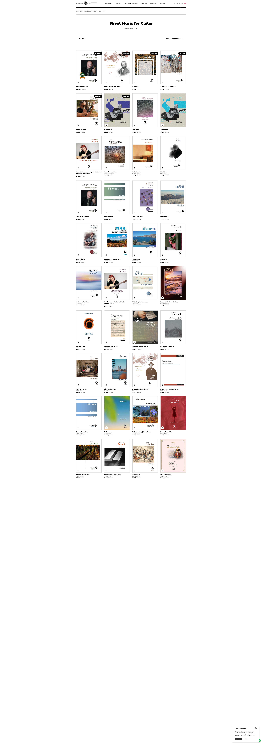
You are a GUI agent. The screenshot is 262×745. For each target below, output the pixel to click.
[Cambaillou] (145, 458)
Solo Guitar (102, 11)
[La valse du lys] (89, 632)
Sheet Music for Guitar (90, 11)
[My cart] (177, 3)
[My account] (179, 3)
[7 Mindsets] (117, 416)
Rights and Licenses (131, 3)
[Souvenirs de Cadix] (117, 588)
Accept (238, 739)
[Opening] (145, 70)
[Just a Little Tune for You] (173, 286)
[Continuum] (173, 113)
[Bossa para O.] (89, 113)
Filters (81, 39)
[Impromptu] (145, 632)
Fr (182, 3)
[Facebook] (110, 733)
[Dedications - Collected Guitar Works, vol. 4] (117, 286)
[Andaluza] (145, 676)
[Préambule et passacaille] (89, 501)
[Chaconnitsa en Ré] (117, 330)
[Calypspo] (145, 501)
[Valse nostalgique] (117, 545)
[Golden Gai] (117, 676)
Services (118, 3)
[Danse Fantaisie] (173, 416)
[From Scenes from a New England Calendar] (89, 545)
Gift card (136, 733)
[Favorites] (78, 82)
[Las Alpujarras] (173, 545)
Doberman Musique (140, 723)
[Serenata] (173, 243)
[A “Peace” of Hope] (89, 286)
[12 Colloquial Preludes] (145, 286)
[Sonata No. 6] (89, 330)
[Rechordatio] (117, 200)
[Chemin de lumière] (89, 458)
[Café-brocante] (89, 373)
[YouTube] (116, 733)
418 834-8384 (113, 727)
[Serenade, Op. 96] (89, 588)
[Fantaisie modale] (117, 156)
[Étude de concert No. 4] (117, 70)
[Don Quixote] (89, 243)
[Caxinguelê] (145, 545)
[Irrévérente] (145, 156)
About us (144, 3)
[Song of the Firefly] (117, 501)
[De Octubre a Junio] (173, 330)
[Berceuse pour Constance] (173, 373)
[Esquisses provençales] (117, 243)
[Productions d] (94, 717)
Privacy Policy (138, 729)
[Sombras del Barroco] (173, 501)
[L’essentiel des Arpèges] (89, 676)
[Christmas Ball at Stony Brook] (117, 632)
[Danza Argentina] (89, 416)
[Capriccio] (145, 113)
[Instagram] (113, 733)
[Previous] (81, 7)
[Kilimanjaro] (173, 200)
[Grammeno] (145, 243)
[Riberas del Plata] (117, 373)
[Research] (174, 3)
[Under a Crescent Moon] (117, 458)
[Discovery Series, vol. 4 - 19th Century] (173, 632)
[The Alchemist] (145, 200)
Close (246, 739)
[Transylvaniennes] (89, 200)
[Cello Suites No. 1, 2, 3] (145, 330)
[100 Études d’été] (89, 70)
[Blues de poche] (145, 588)
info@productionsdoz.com (117, 726)
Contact (163, 3)
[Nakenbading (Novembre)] (145, 416)
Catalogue (108, 3)
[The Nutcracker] (173, 458)
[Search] (101, 728)
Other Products (166, 730)
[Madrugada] (117, 113)
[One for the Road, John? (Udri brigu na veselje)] (173, 676)
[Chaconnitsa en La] (173, 588)
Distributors (137, 721)
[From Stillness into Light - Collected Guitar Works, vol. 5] (89, 156)
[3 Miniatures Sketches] (173, 70)
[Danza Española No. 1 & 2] (145, 373)
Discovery (153, 3)
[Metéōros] (173, 156)
